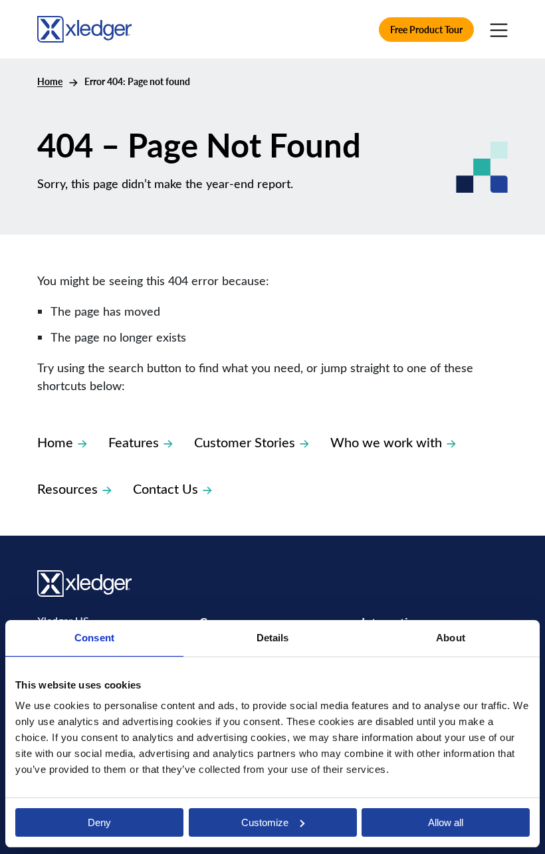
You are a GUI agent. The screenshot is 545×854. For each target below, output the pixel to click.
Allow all (445, 822)
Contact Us (165, 488)
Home (49, 81)
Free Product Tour (426, 29)
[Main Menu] (499, 29)
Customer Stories (244, 442)
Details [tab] (273, 637)
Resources (67, 488)
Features (133, 442)
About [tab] (450, 637)
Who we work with (386, 442)
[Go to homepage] (84, 27)
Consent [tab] (94, 637)
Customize (264, 822)
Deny (99, 822)
